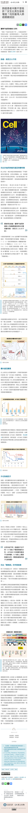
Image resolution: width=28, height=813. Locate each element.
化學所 (12, 769)
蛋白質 (7, 769)
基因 (16, 769)
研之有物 (12, 51)
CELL (5, 161)
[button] (26, 2)
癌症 (3, 769)
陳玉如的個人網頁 (8, 764)
